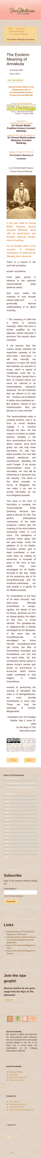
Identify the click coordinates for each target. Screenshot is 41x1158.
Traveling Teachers (16, 1107)
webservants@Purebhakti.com (21, 1110)
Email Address (10, 889)
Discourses (13, 1075)
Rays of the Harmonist (18, 1077)
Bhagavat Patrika (16, 1072)
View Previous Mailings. (13, 896)
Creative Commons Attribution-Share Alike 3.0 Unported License (21, 744)
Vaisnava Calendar (16, 1080)
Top (12, 1153)
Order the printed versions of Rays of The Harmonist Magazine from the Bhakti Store (21, 940)
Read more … (10, 1000)
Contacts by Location (17, 1104)
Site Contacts (14, 1102)
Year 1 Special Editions (15, 80)
